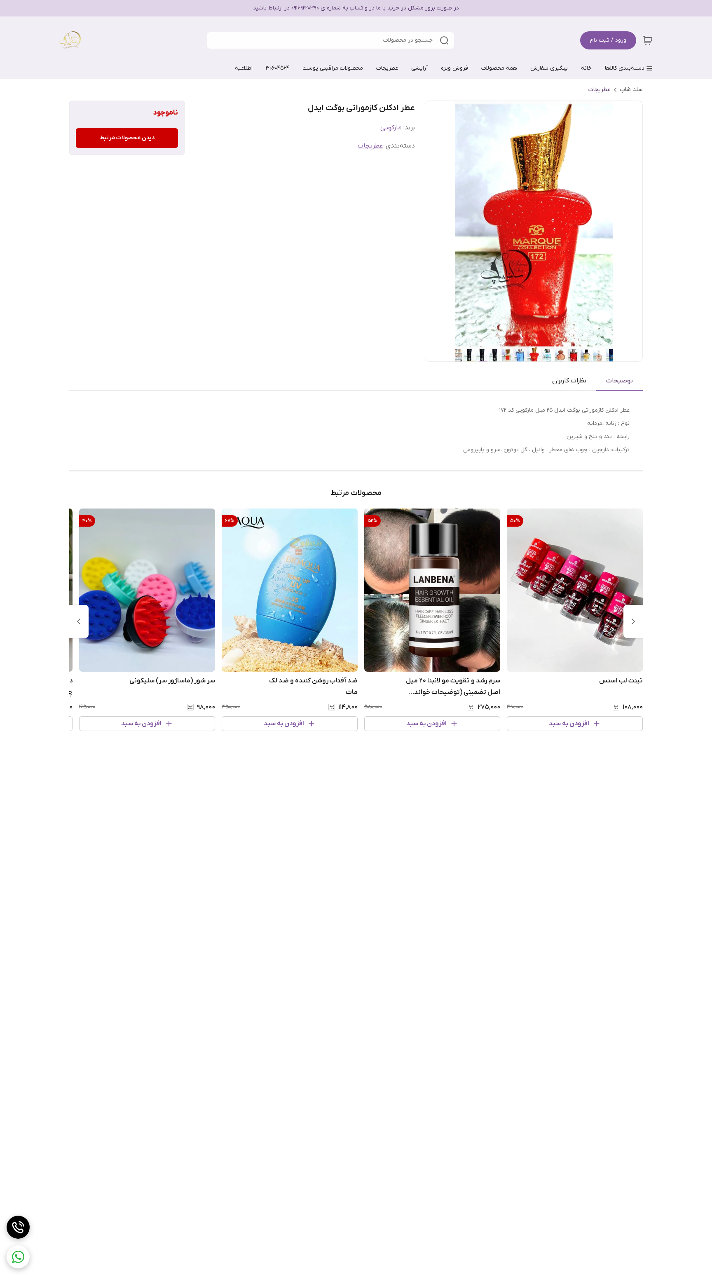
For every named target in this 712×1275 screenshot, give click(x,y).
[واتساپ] (18, 1256)
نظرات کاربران (569, 381)
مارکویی (391, 128)
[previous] (633, 621)
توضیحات (619, 381)
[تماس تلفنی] (18, 1227)
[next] (79, 621)
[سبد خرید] (648, 40)
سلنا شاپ (631, 90)
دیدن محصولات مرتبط (127, 138)
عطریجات (599, 90)
